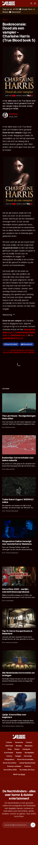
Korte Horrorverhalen (25, 759)
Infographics (9, 759)
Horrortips (28, 756)
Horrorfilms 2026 (10, 770)
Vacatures (19, 742)
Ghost (22, 774)
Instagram (26, 749)
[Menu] (35, 3)
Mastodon (29, 746)
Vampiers (31, 352)
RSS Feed (9, 746)
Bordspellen (29, 753)
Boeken (5, 20)
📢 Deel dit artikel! (10, 344)
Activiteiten (8, 753)
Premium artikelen (14, 766)
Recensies (20, 350)
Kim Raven (13, 114)
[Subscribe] (33, 825)
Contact (29, 742)
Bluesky (19, 746)
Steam (17, 749)
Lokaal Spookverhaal (27, 763)
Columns (27, 766)
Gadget (18, 756)
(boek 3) (19, 335)
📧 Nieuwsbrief (26, 344)
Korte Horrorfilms (9, 763)
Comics (9, 756)
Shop (10, 749)
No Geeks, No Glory (27, 770)
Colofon (9, 742)
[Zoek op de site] (31, 3)
